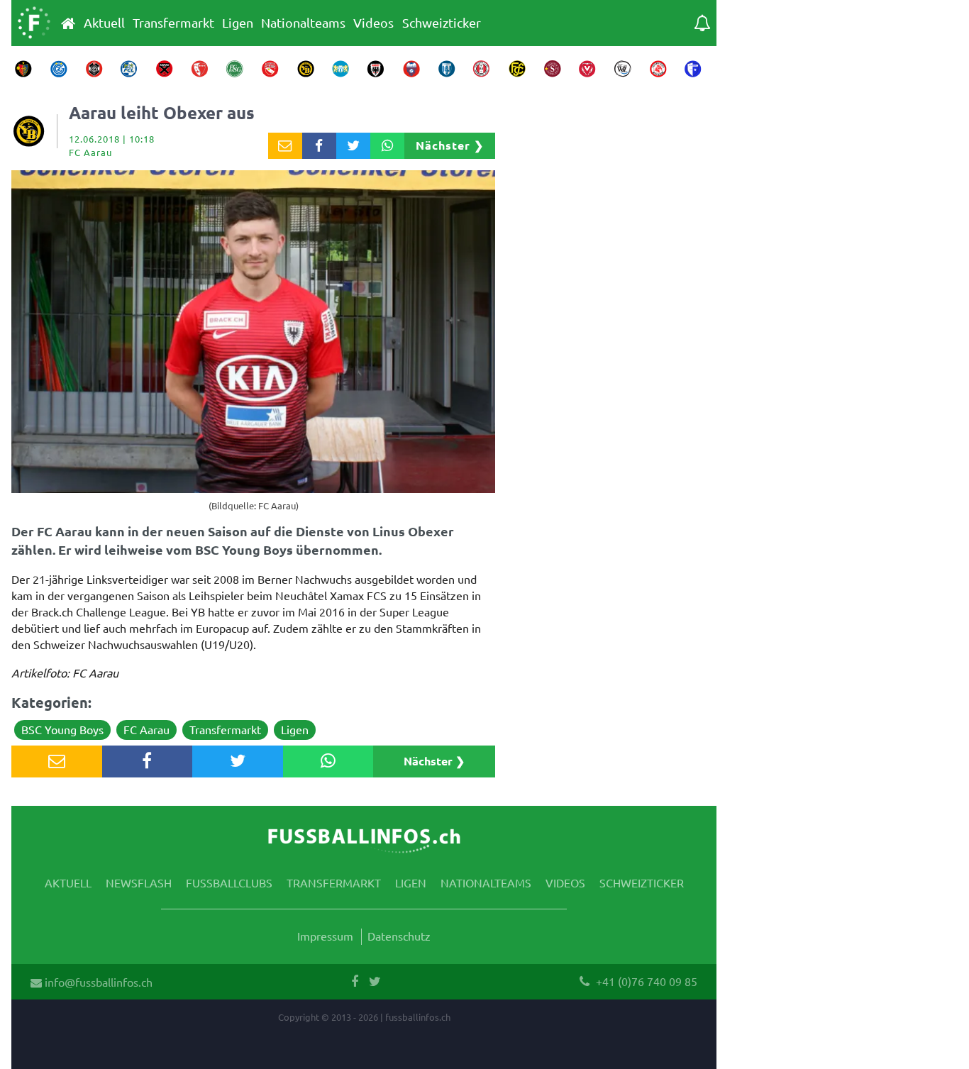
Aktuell (104, 23)
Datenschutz (399, 936)
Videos (373, 23)
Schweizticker (441, 23)
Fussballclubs (229, 882)
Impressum (325, 936)
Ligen (237, 23)
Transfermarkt (173, 23)
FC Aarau (146, 729)
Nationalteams (303, 23)
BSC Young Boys (62, 729)
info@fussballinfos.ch (97, 982)
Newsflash (139, 882)
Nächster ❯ (450, 145)
